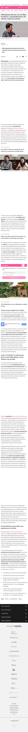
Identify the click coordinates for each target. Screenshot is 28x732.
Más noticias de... (6, 606)
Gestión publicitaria (14, 712)
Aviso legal (14, 703)
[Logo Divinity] (14, 646)
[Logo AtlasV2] (14, 688)
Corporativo (4, 613)
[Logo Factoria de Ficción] (14, 656)
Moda (12, 10)
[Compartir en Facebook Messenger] (23, 56)
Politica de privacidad (14, 707)
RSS (14, 714)
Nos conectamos (6, 609)
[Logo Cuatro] (14, 642)
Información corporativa (14, 705)
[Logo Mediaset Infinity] (14, 633)
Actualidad (3, 10)
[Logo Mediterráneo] (14, 697)
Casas (8, 10)
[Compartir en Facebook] (26, 56)
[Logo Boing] (14, 660)
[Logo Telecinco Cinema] (14, 679)
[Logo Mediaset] (14, 627)
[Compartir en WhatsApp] (17, 56)
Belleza (16, 10)
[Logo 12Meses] (14, 683)
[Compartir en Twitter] (20, 56)
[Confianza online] (14, 727)
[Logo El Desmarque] (14, 651)
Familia (6, 7)
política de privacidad (10, 274)
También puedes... (6, 617)
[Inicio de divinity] (2, 7)
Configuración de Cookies (14, 708)
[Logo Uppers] (14, 674)
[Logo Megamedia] (14, 720)
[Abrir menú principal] (26, 7)
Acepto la (8, 274)
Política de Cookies (14, 710)
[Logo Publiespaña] (14, 692)
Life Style (21, 10)
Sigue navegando (6, 620)
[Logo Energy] (14, 665)
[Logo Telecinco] (14, 637)
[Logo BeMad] (14, 669)
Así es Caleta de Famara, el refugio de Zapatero (11, 4)
